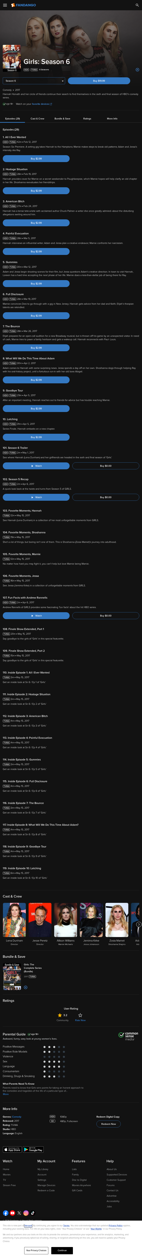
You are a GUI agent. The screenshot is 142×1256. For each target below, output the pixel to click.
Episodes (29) (12, 118)
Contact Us (112, 1190)
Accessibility (113, 1201)
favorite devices (40, 104)
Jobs (109, 1206)
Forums (110, 1185)
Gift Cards (77, 1190)
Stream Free (9, 1185)
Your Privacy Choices (36, 1250)
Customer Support (116, 1180)
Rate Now (80, 1020)
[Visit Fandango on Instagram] (26, 1213)
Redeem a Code (46, 1190)
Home (6, 1169)
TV (4, 1180)
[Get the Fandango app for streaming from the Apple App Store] (12, 1149)
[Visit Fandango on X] (19, 1213)
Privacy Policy (116, 1225)
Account (42, 1174)
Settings (42, 1180)
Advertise (112, 1195)
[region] (71, 1238)
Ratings (87, 118)
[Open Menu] (5, 5)
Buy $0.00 (106, 465)
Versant (28, 1225)
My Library (43, 1169)
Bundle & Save (62, 118)
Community (63, 1020)
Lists (74, 1169)
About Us (112, 1169)
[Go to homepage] (24, 5)
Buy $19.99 (99, 80)
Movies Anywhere (81, 1185)
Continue (62, 1250)
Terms (66, 1225)
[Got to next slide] (139, 924)
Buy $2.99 (36, 158)
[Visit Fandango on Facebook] (6, 1213)
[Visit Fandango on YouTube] (12, 1213)
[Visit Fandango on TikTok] (33, 1213)
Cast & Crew (37, 118)
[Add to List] (137, 69)
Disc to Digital (79, 1180)
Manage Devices (46, 1185)
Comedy (16, 1116)
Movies (6, 1174)
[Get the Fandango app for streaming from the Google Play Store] (33, 1149)
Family (75, 1174)
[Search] (137, 5)
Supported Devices (117, 1174)
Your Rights (96, 1229)
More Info (112, 118)
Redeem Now (108, 1124)
